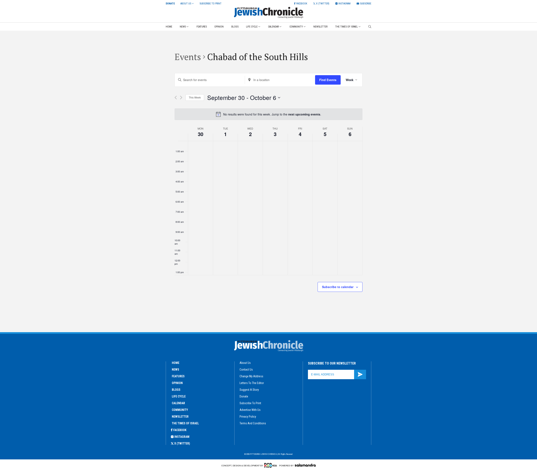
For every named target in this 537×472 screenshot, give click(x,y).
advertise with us (250, 410)
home (175, 362)
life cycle (179, 396)
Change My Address (251, 376)
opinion (177, 383)
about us (245, 362)
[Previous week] (176, 98)
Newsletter (320, 26)
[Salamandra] (305, 465)
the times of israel (185, 423)
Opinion (219, 26)
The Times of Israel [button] (346, 26)
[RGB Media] (271, 465)
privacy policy (248, 416)
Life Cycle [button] (252, 26)
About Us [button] (185, 3)
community (180, 410)
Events (188, 57)
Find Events (327, 80)
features (178, 376)
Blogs (235, 26)
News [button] (183, 26)
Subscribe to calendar (337, 287)
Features (202, 26)
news (175, 369)
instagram (181, 436)
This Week (195, 97)
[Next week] (181, 98)
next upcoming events (304, 114)
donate (244, 396)
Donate (170, 3)
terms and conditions (253, 423)
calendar (178, 403)
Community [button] (296, 26)
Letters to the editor (252, 383)
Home (169, 26)
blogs (176, 389)
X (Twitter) (182, 443)
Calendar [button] (273, 26)
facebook (179, 430)
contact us (246, 369)
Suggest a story (249, 389)
